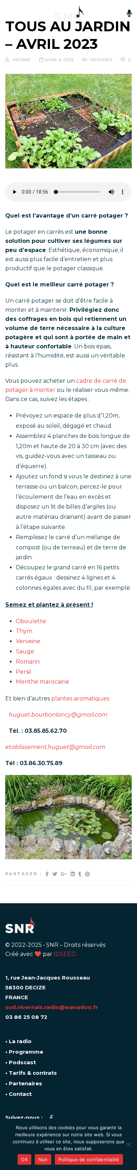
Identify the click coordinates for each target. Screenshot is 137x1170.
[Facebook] (51, 1117)
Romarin (28, 661)
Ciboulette (31, 621)
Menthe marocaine (42, 681)
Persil (23, 671)
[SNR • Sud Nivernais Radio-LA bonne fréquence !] (69, 14)
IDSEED (65, 954)
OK (24, 1159)
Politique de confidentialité (88, 1159)
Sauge (25, 651)
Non (43, 1159)
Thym (24, 631)
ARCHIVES (101, 59)
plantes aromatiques (80, 698)
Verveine (28, 641)
